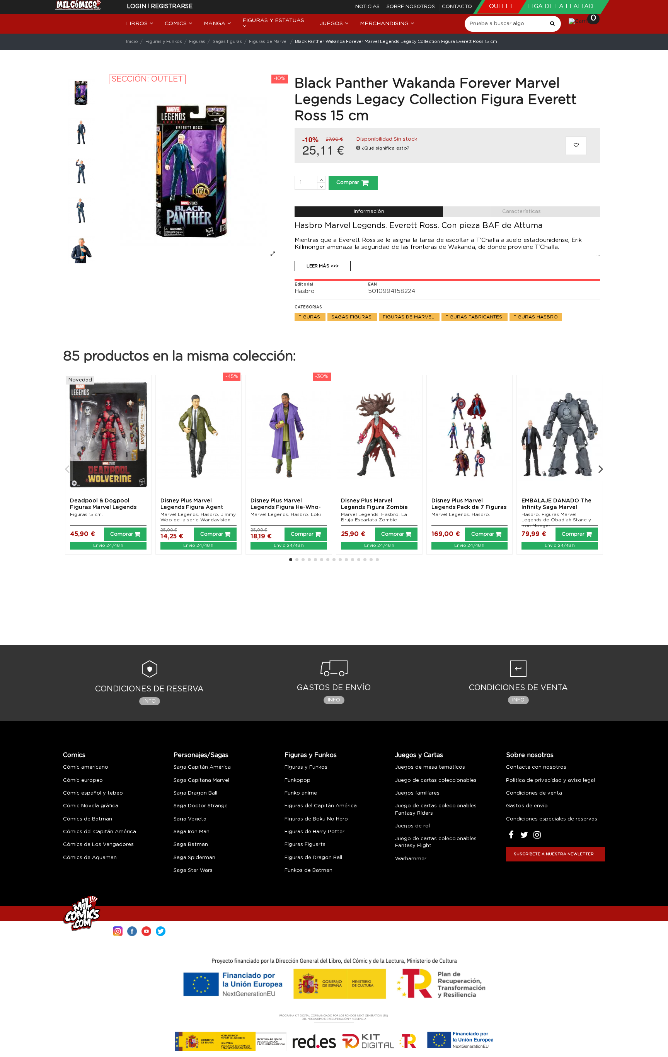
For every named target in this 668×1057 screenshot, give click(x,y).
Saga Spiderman (194, 857)
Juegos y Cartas (419, 755)
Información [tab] (369, 211)
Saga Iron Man (192, 831)
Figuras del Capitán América (321, 805)
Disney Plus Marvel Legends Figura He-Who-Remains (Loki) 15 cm (285, 507)
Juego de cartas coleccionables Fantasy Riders (436, 809)
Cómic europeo (83, 780)
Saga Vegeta (190, 819)
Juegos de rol (412, 826)
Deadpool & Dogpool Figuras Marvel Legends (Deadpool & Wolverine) (104, 507)
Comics (74, 755)
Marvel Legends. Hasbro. (460, 514)
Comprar (347, 182)
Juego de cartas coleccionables (436, 780)
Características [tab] (521, 211)
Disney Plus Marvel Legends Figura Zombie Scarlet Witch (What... (374, 507)
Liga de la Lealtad (560, 6)
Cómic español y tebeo (93, 793)
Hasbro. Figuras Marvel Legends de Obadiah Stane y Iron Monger (556, 520)
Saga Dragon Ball (195, 793)
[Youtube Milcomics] (146, 930)
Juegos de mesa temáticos (430, 767)
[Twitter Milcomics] (160, 930)
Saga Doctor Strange (201, 805)
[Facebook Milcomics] (132, 930)
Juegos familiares (417, 793)
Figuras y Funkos (311, 755)
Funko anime (301, 793)
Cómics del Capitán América (99, 831)
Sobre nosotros (411, 6)
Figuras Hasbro (535, 317)
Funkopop (297, 780)
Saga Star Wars (193, 870)
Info (149, 701)
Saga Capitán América (202, 767)
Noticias (368, 6)
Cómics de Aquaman (90, 857)
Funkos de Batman (308, 870)
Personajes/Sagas (201, 755)
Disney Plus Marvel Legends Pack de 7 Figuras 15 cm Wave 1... (468, 507)
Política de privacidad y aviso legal (550, 780)
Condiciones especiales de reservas (551, 819)
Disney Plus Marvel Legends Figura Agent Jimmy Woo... (191, 507)
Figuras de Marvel (409, 317)
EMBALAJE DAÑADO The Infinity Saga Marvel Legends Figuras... (556, 507)
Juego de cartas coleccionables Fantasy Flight (436, 842)
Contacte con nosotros (536, 767)
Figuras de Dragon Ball (313, 857)
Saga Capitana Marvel (201, 780)
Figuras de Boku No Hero (316, 819)
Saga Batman (191, 844)
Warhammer (410, 858)
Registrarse (172, 6)
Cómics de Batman (87, 819)
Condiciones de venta (534, 793)
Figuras (310, 317)
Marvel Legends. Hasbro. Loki (285, 514)
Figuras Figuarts (305, 844)
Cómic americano (85, 767)
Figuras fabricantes (474, 317)
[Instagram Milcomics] (118, 930)
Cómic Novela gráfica (90, 805)
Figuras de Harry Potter (314, 831)
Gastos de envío (527, 805)
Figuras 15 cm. (86, 514)
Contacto (457, 6)
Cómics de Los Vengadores (98, 844)
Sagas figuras (352, 317)
